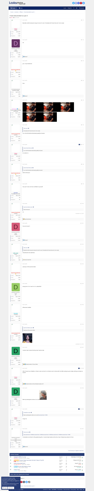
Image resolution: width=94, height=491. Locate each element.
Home (81, 489)
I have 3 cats (17, 469)
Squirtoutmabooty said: (28, 207)
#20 (83, 409)
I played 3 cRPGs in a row (20, 457)
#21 (83, 428)
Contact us (45, 489)
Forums (13, 8)
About (50, 489)
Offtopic (28, 458)
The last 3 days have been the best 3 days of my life (31, 460)
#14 (83, 283)
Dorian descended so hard (24, 466)
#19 (83, 388)
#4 (83, 80)
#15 (83, 304)
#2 (83, 39)
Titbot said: (26, 128)
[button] (16, 8)
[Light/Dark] (76, 8)
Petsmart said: (26, 432)
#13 (83, 263)
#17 (83, 347)
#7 (83, 144)
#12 (83, 244)
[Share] (81, 20)
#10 (83, 203)
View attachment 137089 (28, 434)
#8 (83, 164)
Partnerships (59, 489)
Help (78, 489)
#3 (83, 60)
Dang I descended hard (19, 463)
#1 (83, 20)
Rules (21, 8)
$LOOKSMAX (54, 489)
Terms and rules (66, 489)
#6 (83, 124)
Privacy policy (73, 489)
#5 (83, 100)
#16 (83, 324)
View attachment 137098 (42, 415)
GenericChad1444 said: (28, 148)
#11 (83, 223)
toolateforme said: (27, 412)
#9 (83, 183)
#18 (83, 368)
